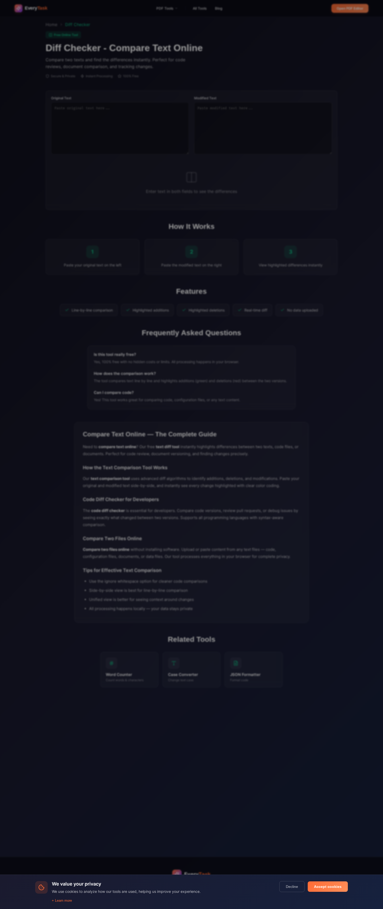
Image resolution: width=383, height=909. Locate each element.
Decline (292, 886)
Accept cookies (328, 886)
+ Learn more (62, 900)
